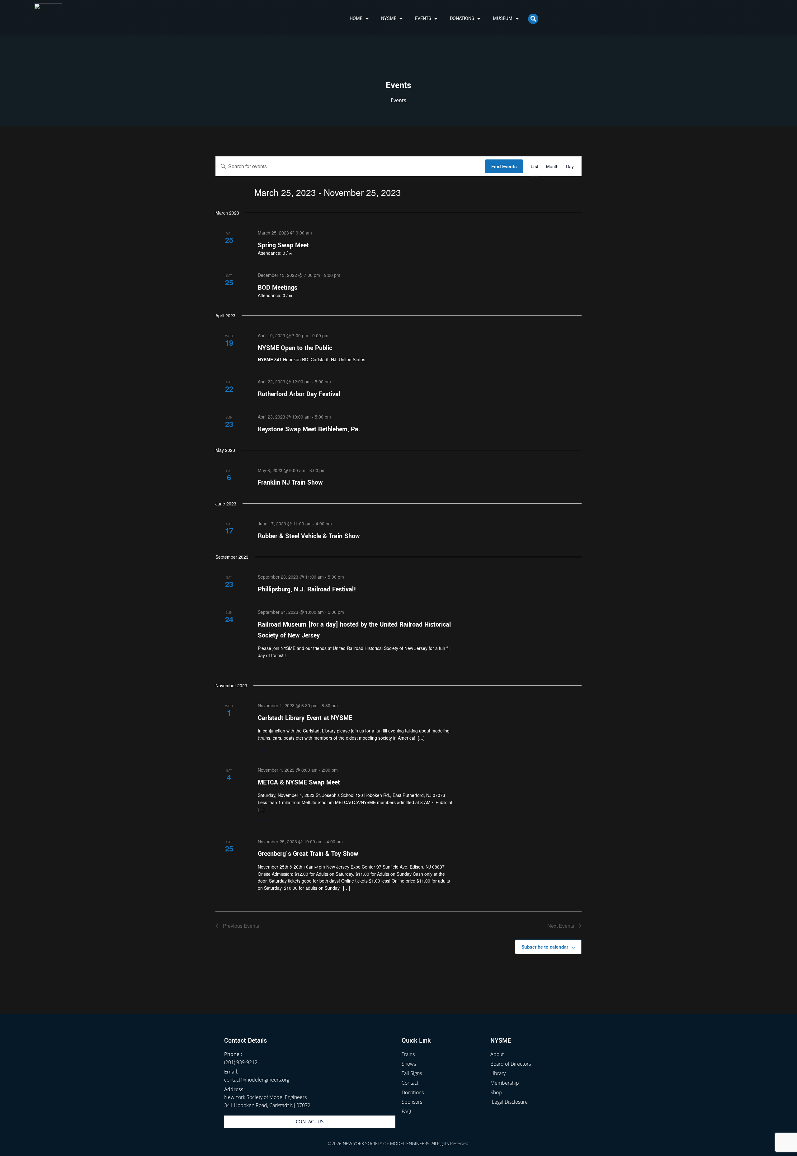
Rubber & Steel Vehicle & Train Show (309, 536)
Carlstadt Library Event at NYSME (305, 717)
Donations (462, 18)
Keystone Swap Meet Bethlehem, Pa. (309, 429)
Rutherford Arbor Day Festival (299, 394)
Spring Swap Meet (283, 245)
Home (356, 18)
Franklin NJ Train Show (290, 482)
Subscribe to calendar (544, 947)
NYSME (388, 18)
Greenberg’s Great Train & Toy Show (308, 853)
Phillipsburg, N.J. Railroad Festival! (307, 589)
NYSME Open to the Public (295, 348)
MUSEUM (502, 18)
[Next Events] (231, 192)
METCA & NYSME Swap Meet (299, 782)
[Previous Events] (219, 192)
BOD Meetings (277, 287)
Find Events (504, 166)
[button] (533, 19)
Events (423, 18)
